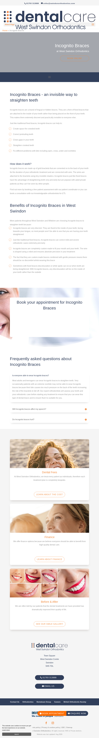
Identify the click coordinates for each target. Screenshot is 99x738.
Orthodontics (27, 702)
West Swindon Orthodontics (40, 731)
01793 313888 (50, 678)
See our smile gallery (49, 624)
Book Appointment (52, 713)
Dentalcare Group (44, 702)
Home (5, 31)
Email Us (49, 686)
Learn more (6, 730)
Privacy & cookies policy (51, 727)
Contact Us (14, 702)
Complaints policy (33, 727)
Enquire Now (77, 713)
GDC (63, 727)
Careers (57, 702)
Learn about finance (49, 559)
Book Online (74, 58)
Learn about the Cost (49, 494)
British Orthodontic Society (75, 702)
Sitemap (69, 727)
